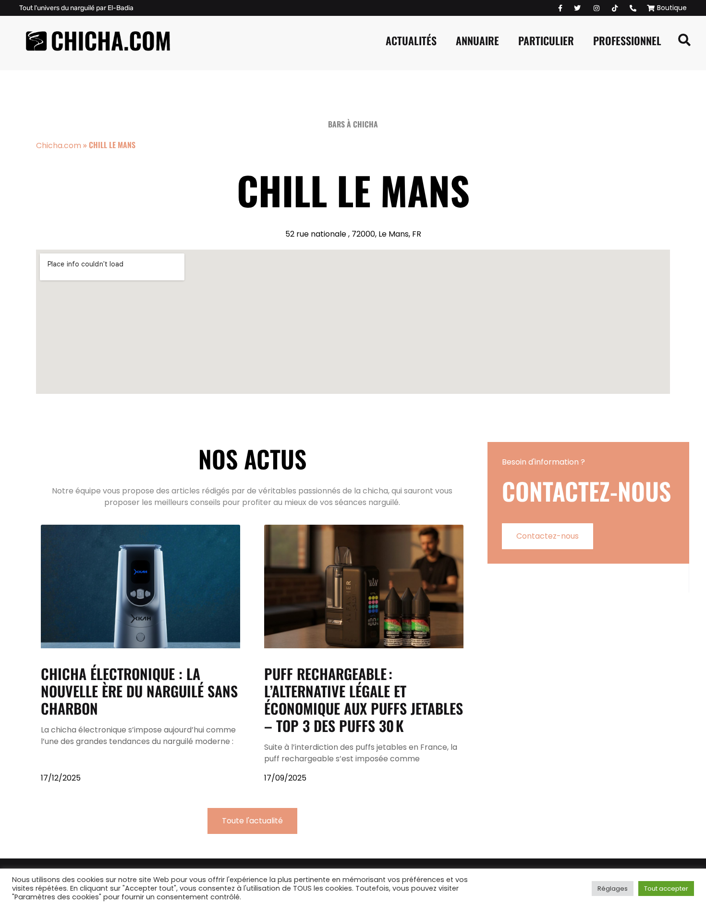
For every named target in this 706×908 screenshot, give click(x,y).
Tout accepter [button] (666, 888)
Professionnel (627, 40)
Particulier (546, 40)
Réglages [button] (612, 888)
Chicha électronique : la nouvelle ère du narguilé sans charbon (139, 691)
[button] (684, 40)
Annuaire (477, 40)
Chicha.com (58, 145)
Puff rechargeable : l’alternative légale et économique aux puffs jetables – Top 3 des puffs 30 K (363, 699)
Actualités (411, 40)
